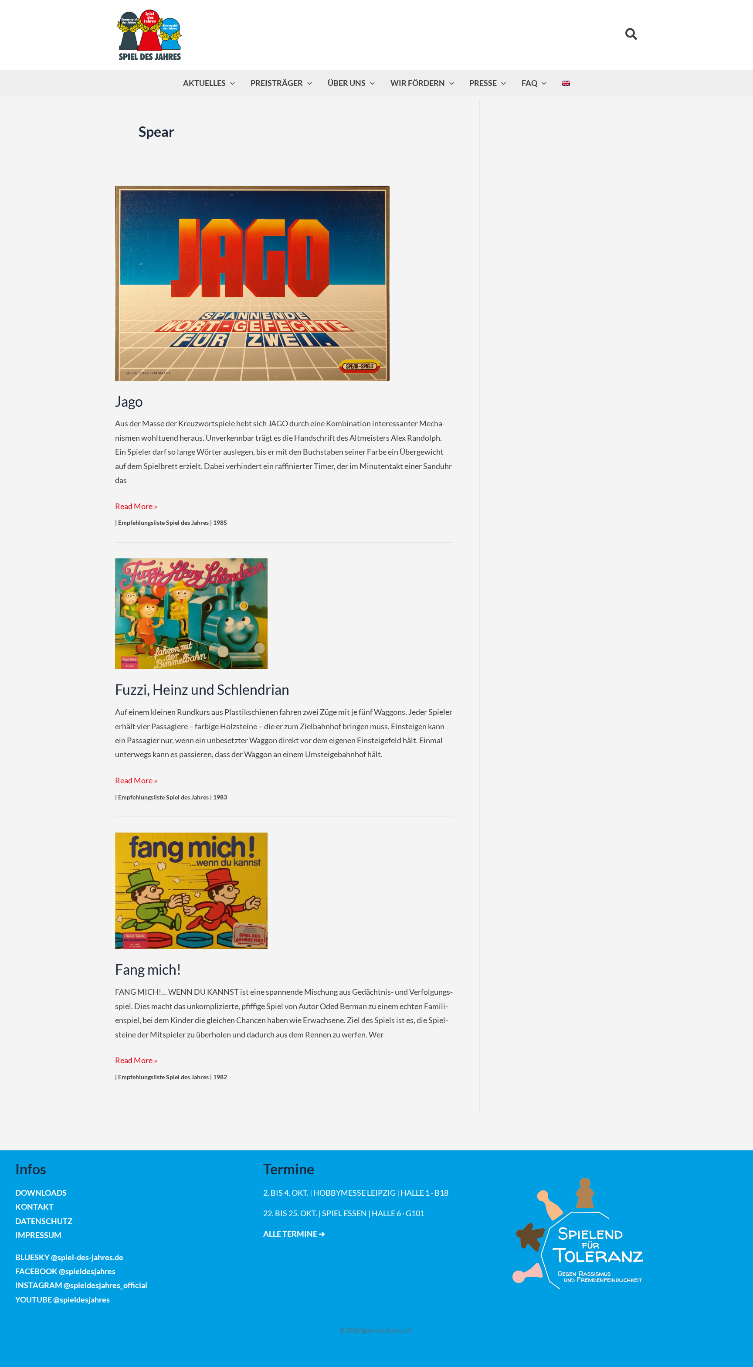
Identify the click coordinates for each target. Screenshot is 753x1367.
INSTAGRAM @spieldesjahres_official (81, 1285)
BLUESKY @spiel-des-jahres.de (69, 1257)
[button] (631, 34)
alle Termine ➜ (294, 1233)
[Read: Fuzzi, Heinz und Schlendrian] (191, 613)
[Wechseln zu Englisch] (566, 83)
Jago (129, 401)
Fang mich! (148, 969)
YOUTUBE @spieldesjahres (62, 1299)
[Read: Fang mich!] (191, 889)
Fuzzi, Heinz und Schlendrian (202, 689)
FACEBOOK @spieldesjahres (65, 1271)
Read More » (136, 506)
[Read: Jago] (252, 282)
